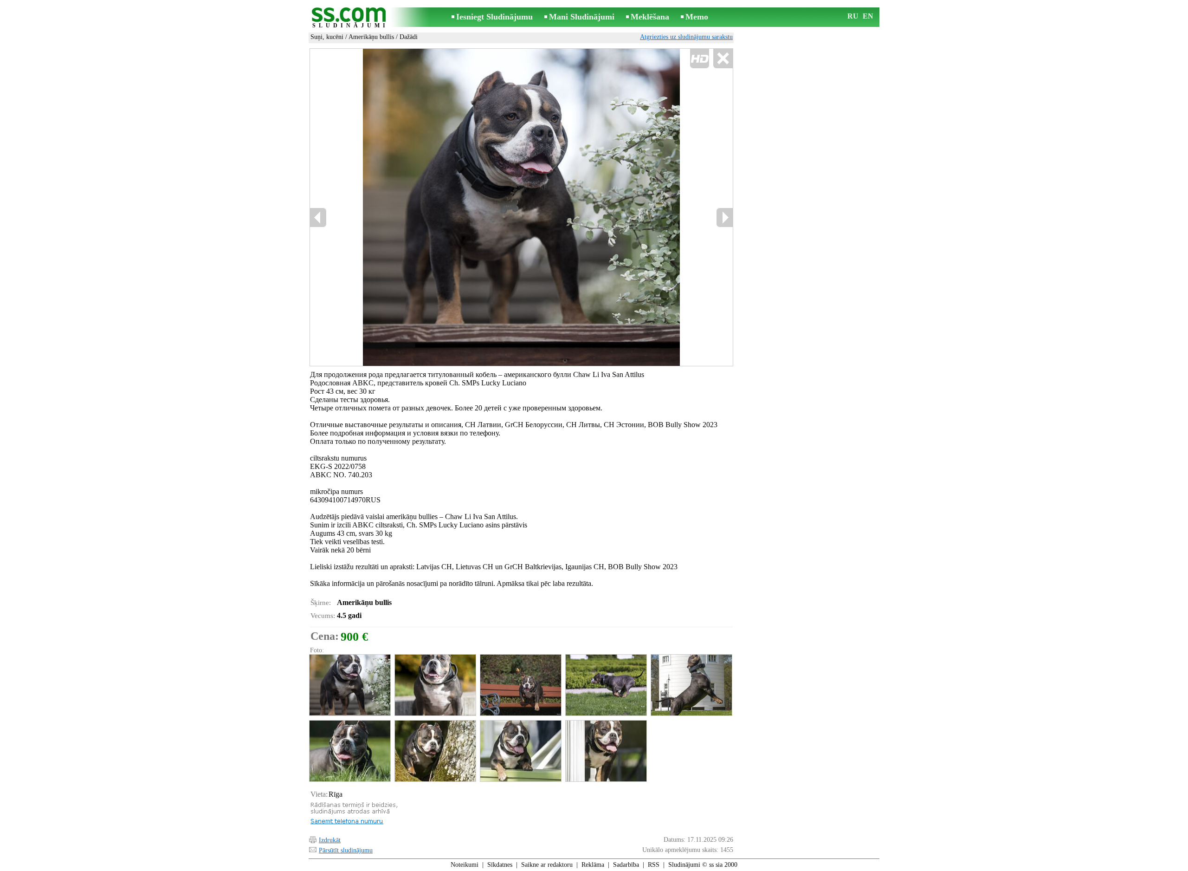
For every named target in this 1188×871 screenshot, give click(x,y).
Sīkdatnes (499, 864)
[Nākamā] (724, 218)
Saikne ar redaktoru (547, 864)
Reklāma (592, 864)
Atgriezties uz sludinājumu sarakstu (686, 36)
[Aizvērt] (723, 59)
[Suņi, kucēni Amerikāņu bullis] (349, 685)
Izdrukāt (330, 840)
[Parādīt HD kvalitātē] (521, 207)
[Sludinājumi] (350, 18)
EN (868, 16)
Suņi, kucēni (326, 36)
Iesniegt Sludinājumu (494, 16)
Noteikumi (464, 864)
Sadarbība (626, 864)
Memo (696, 16)
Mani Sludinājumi (581, 16)
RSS (653, 864)
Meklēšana (650, 16)
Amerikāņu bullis (371, 36)
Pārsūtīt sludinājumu (346, 850)
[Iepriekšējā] (318, 218)
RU (853, 16)
